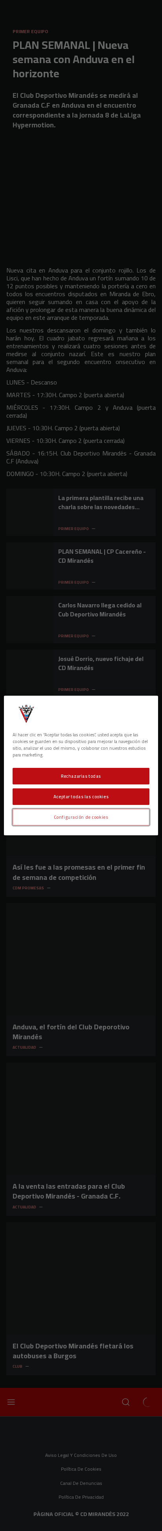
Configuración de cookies (81, 817)
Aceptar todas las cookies (81, 796)
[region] (81, 765)
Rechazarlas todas (81, 776)
